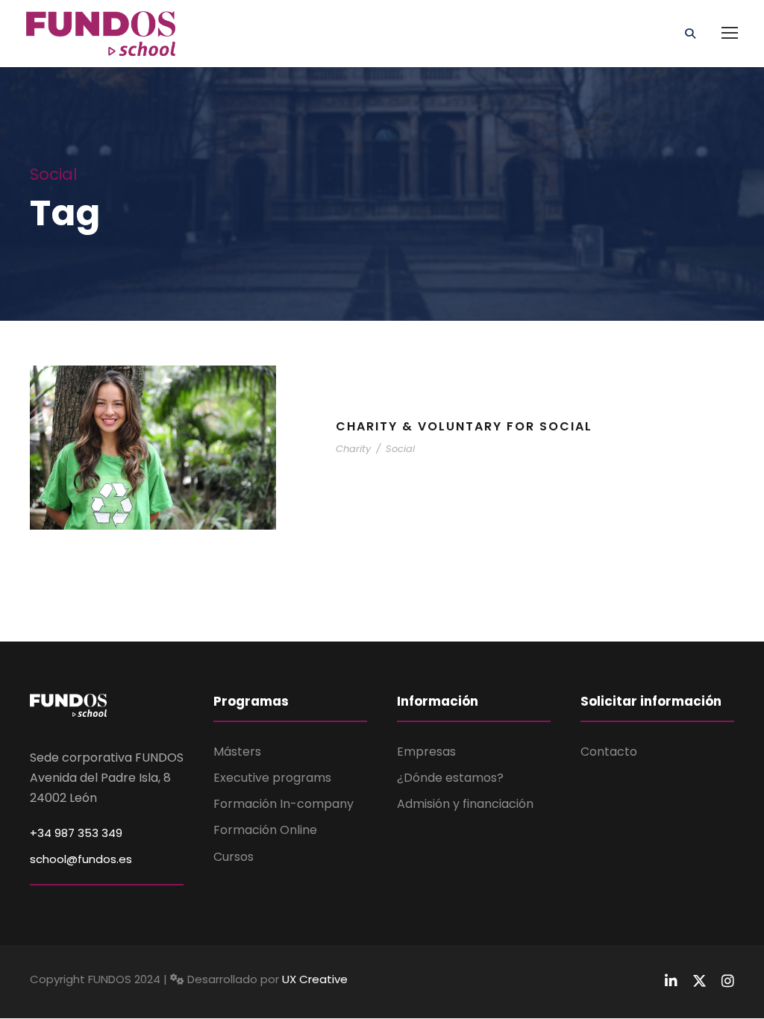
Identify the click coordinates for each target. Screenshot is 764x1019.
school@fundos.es (81, 859)
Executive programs (272, 777)
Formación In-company (283, 803)
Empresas (426, 751)
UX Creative (315, 979)
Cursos (233, 856)
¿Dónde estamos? (450, 777)
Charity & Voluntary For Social (464, 426)
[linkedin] (671, 981)
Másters (237, 751)
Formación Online (265, 829)
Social (400, 449)
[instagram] (727, 981)
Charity (353, 449)
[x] (699, 981)
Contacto (608, 751)
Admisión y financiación (465, 803)
